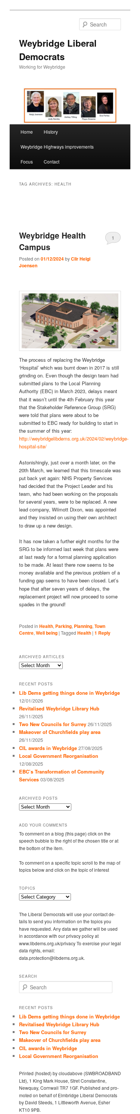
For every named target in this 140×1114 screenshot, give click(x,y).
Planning (83, 626)
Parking (63, 626)
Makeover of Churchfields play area (59, 731)
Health (46, 626)
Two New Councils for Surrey (52, 724)
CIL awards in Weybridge (48, 748)
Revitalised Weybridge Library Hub (59, 708)
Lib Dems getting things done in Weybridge (69, 692)
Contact (51, 161)
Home (27, 131)
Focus (27, 161)
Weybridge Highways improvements (57, 146)
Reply (102, 632)
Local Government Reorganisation (58, 755)
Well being (46, 632)
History (51, 131)
